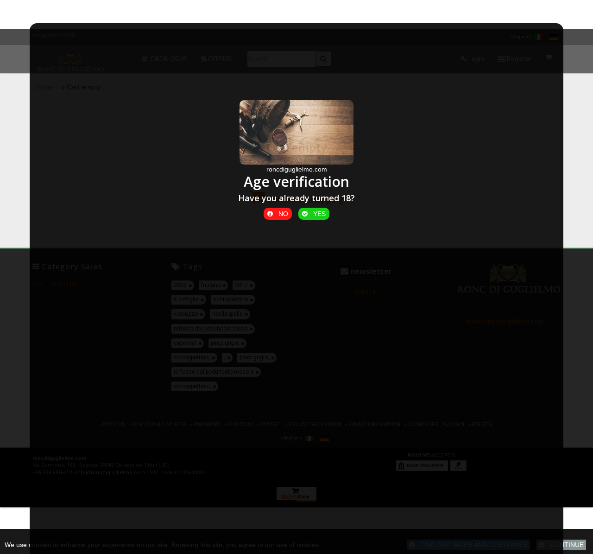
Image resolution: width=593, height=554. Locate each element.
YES (317, 213)
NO (280, 213)
